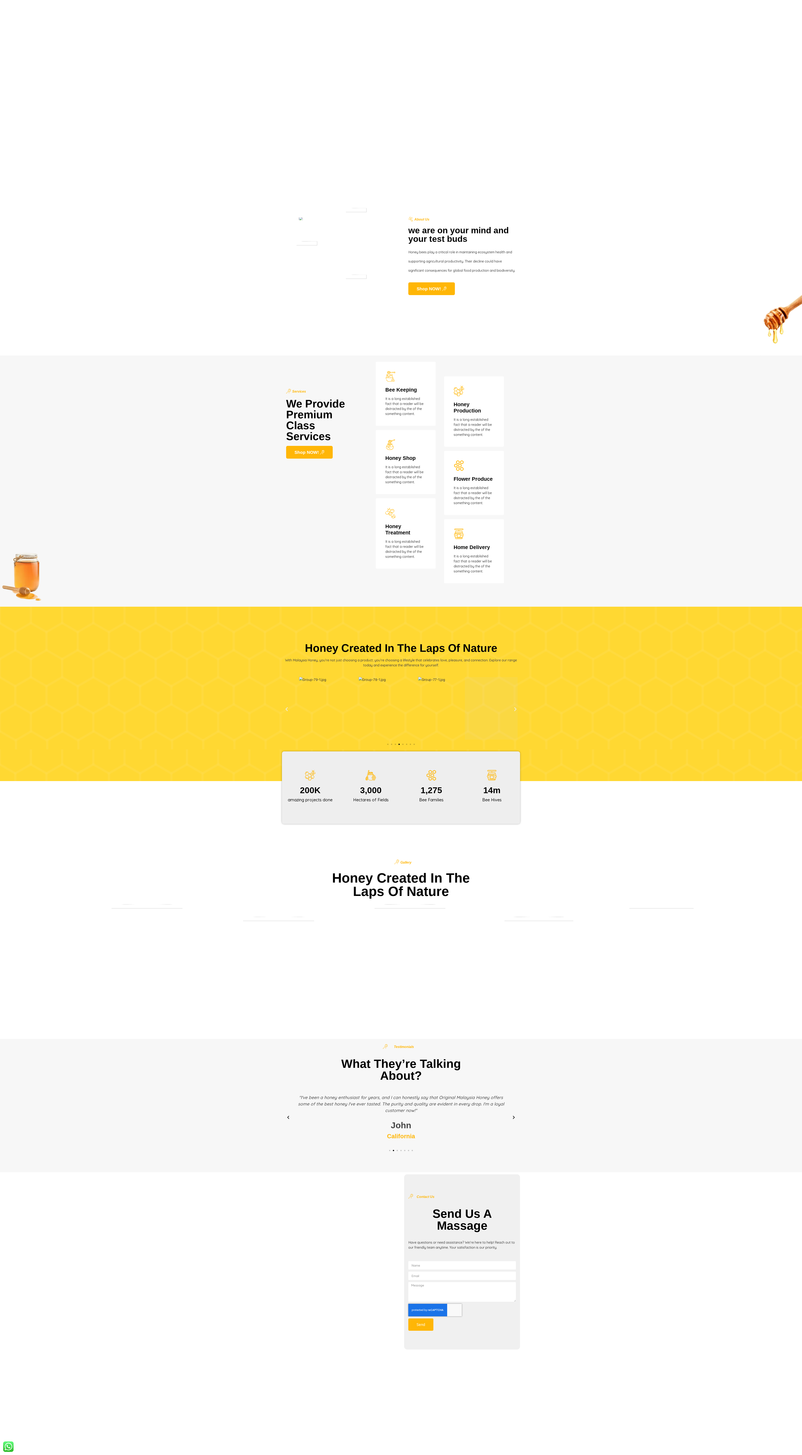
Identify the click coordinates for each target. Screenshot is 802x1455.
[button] (286, 709)
